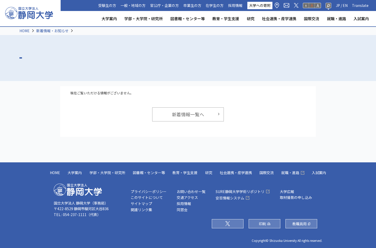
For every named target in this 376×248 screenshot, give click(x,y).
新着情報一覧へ (188, 114)
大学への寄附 (260, 5)
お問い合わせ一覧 (191, 191)
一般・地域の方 (133, 5)
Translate (360, 5)
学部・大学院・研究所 (143, 18)
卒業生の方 (192, 5)
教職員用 (299, 223)
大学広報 (287, 191)
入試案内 (361, 18)
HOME (24, 30)
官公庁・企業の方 (164, 5)
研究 (251, 18)
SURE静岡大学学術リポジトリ (240, 191)
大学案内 (109, 18)
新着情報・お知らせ (52, 30)
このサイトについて (147, 197)
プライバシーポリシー (149, 191)
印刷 (262, 223)
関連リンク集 (141, 209)
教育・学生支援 (225, 18)
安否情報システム (230, 197)
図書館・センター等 (187, 18)
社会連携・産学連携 (279, 18)
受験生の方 (107, 5)
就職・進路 (336, 18)
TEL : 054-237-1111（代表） (77, 214)
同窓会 (182, 209)
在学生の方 (215, 5)
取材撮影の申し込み (296, 197)
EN (345, 5)
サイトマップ (141, 203)
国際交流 (311, 18)
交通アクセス (187, 197)
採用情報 (235, 5)
